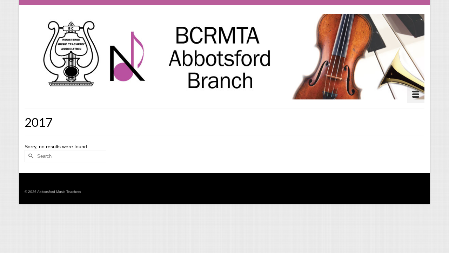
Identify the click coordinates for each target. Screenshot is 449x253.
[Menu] (415, 94)
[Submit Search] (30, 156)
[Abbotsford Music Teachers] (224, 56)
